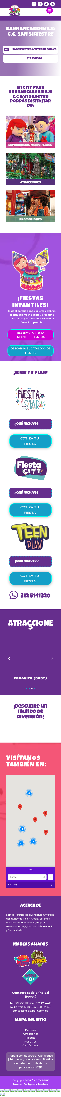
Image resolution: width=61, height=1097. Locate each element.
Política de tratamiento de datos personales (33, 1063)
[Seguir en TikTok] (46, 4)
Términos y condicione (24, 1059)
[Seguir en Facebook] (34, 4)
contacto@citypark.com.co (30, 1010)
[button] (9, 658)
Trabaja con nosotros (22, 1055)
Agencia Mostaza (38, 1084)
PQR (39, 1067)
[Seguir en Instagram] (40, 4)
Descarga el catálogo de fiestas (31, 350)
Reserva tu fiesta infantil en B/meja (30, 335)
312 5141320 (35, 596)
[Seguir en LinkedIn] (52, 4)
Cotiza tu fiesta (29, 441)
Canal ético (45, 1055)
